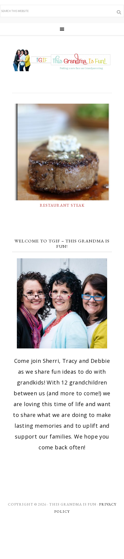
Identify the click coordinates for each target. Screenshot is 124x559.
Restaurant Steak (62, 205)
